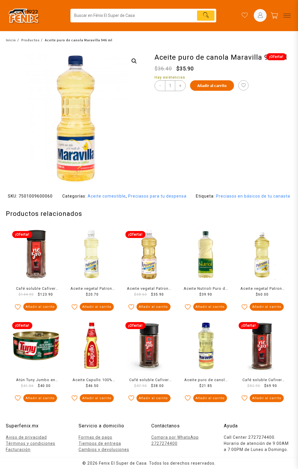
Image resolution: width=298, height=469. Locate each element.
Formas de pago (95, 437)
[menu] (287, 15)
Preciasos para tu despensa (157, 196)
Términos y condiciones (30, 443)
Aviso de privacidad (26, 437)
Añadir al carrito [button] (40, 307)
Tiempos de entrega (100, 443)
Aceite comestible (107, 196)
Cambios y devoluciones (104, 449)
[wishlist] (244, 15)
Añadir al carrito (212, 85)
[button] (134, 61)
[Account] (260, 15)
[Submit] (205, 15)
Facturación (18, 449)
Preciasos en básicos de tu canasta (253, 196)
